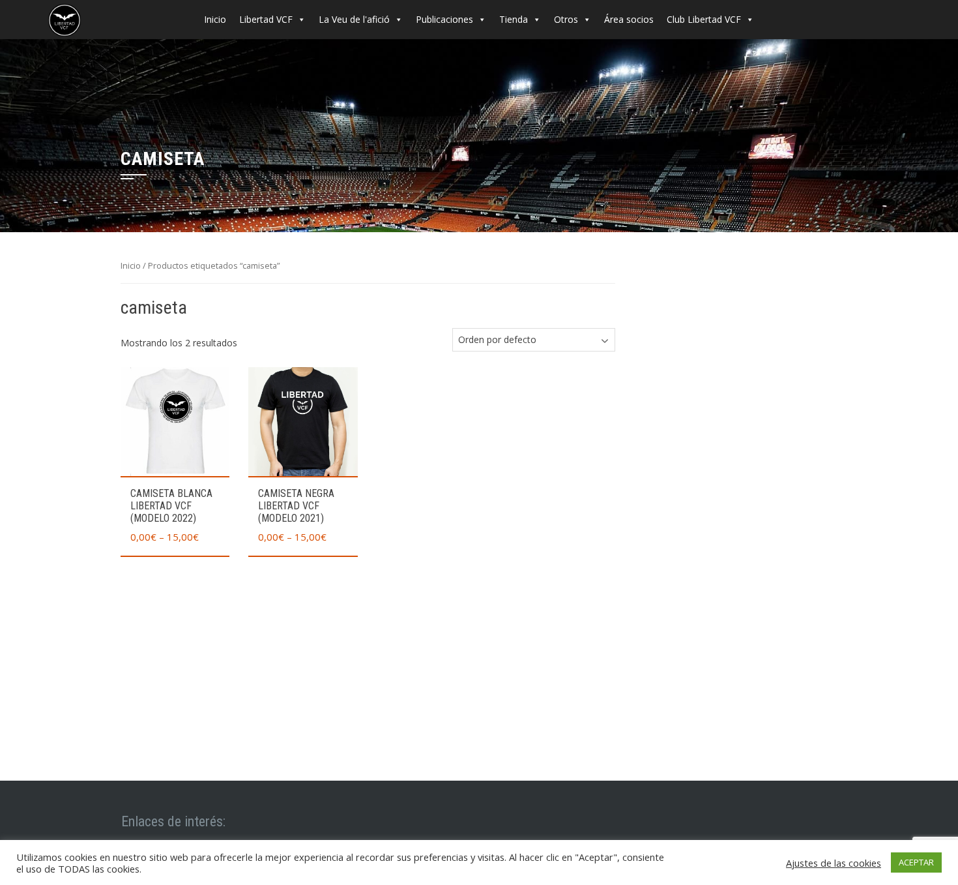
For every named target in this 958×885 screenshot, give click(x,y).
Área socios (629, 19)
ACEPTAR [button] (916, 862)
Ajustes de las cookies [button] (833, 863)
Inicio (215, 19)
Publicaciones (444, 19)
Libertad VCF (266, 19)
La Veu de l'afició (354, 19)
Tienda (513, 19)
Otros (566, 19)
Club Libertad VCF (704, 19)
